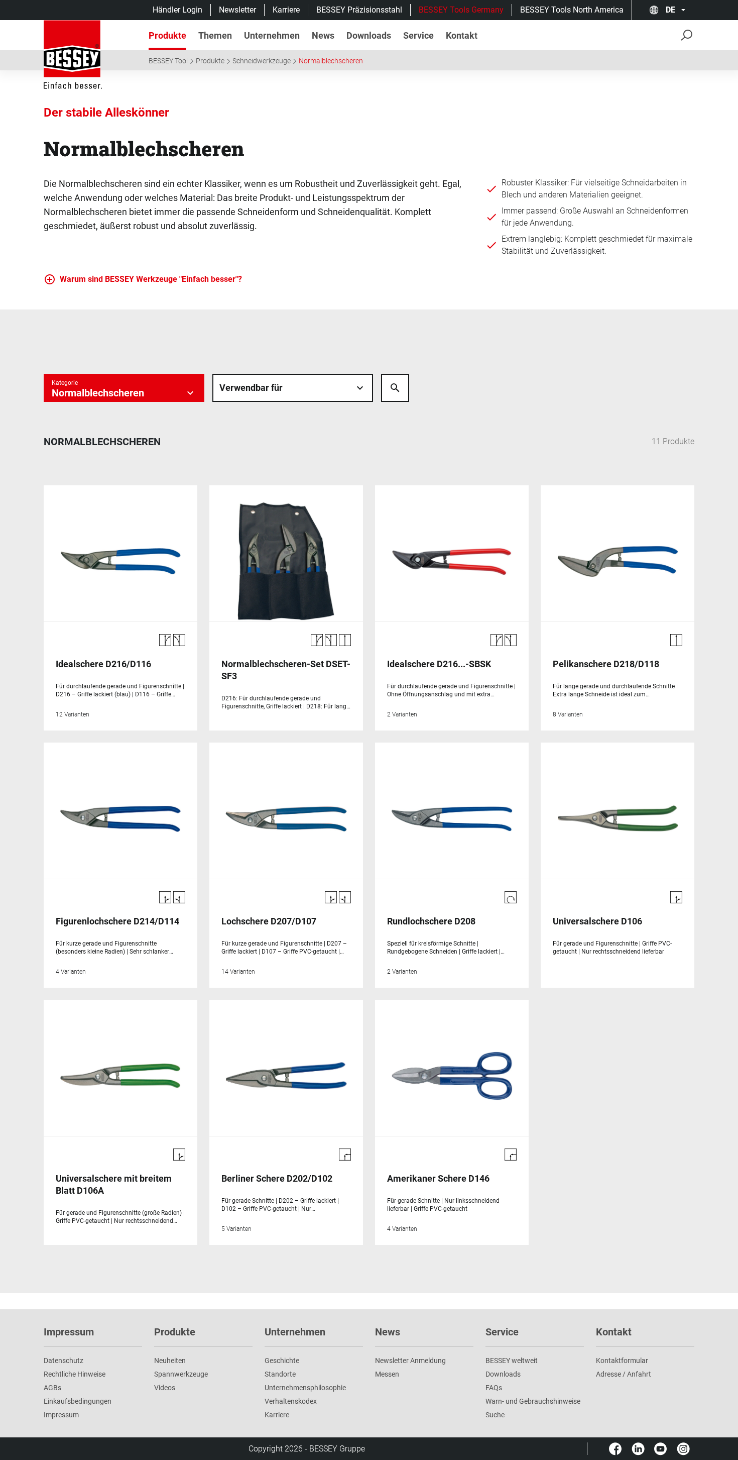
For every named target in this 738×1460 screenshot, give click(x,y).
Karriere (286, 10)
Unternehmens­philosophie (305, 1388)
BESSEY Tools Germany (461, 10)
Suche (495, 1415)
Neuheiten (170, 1361)
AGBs (52, 1388)
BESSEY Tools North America (572, 10)
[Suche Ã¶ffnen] (395, 388)
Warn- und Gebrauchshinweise (532, 1401)
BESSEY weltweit (511, 1361)
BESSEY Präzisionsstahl (359, 10)
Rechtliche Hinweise (74, 1374)
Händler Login (177, 10)
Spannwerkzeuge (181, 1374)
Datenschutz (63, 1361)
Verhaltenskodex (291, 1401)
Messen (387, 1374)
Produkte (210, 61)
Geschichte (282, 1361)
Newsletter (237, 10)
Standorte (280, 1374)
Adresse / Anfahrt (623, 1374)
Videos (164, 1388)
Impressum (61, 1415)
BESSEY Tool (168, 61)
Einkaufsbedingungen (77, 1401)
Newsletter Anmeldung (410, 1361)
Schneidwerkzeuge (261, 61)
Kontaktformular (622, 1361)
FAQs (493, 1388)
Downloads (503, 1374)
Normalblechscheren (331, 61)
